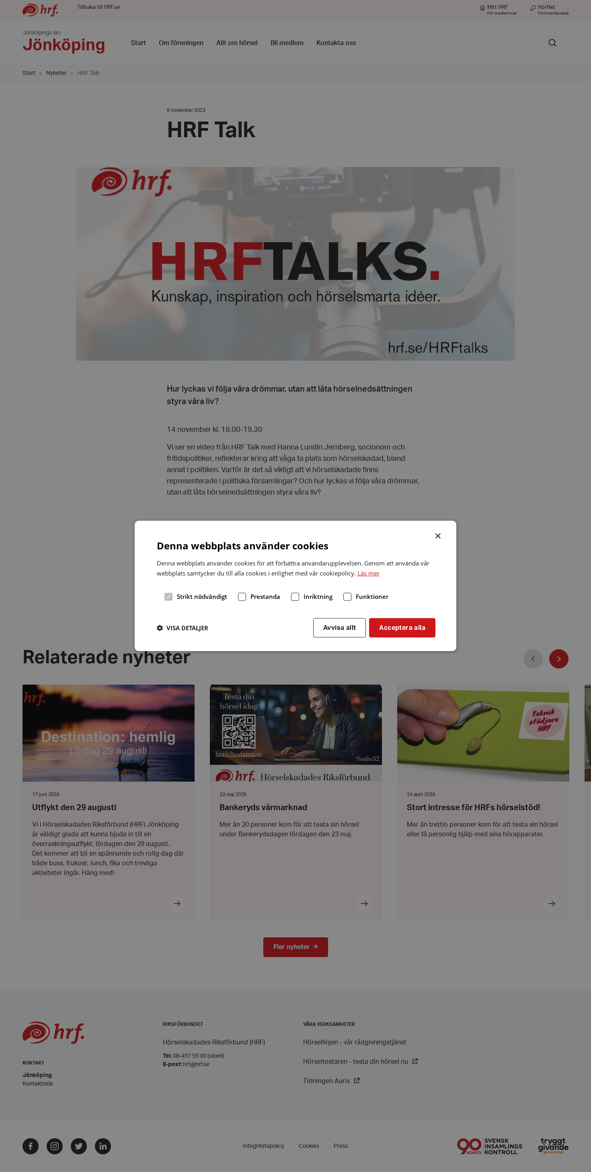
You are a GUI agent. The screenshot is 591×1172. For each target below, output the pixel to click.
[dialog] (295, 586)
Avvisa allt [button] (339, 627)
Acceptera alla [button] (402, 627)
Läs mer (368, 573)
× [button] (438, 535)
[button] (182, 627)
